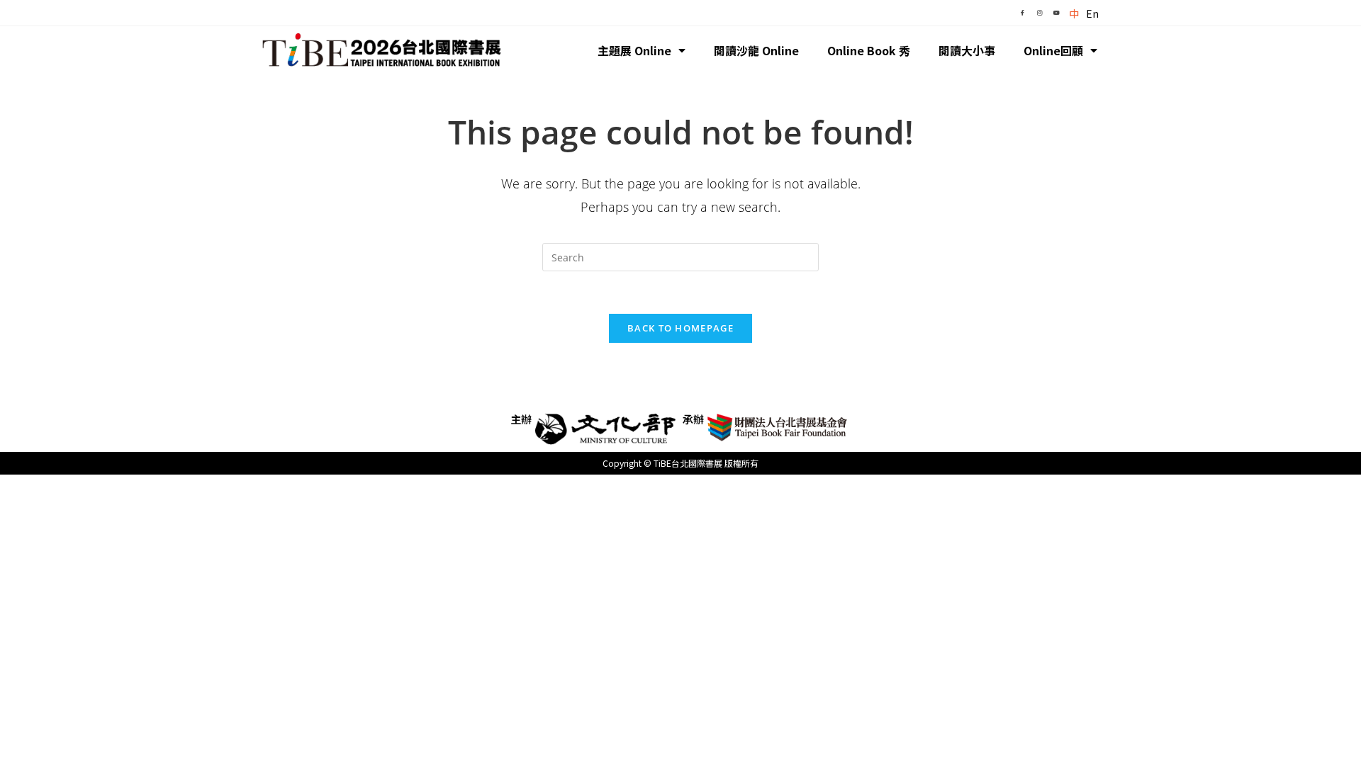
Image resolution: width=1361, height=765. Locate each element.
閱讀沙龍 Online (756, 50)
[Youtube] (1056, 12)
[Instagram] (1039, 12)
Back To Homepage (680, 328)
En (1092, 13)
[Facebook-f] (1022, 12)
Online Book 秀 (868, 50)
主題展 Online (634, 50)
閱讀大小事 (967, 50)
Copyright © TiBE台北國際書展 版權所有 (680, 463)
